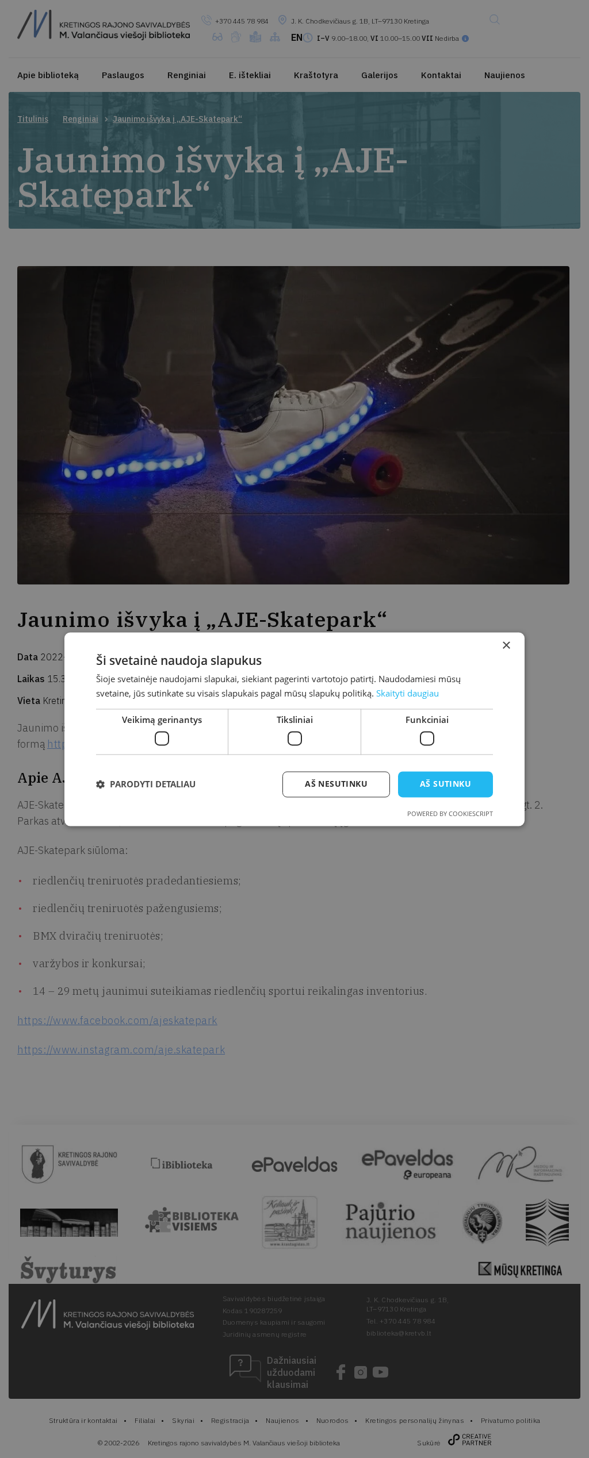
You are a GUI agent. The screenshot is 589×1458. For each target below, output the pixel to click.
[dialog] (294, 729)
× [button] (506, 645)
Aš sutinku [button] (445, 783)
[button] (146, 784)
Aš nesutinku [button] (336, 783)
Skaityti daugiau (407, 693)
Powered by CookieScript (450, 813)
